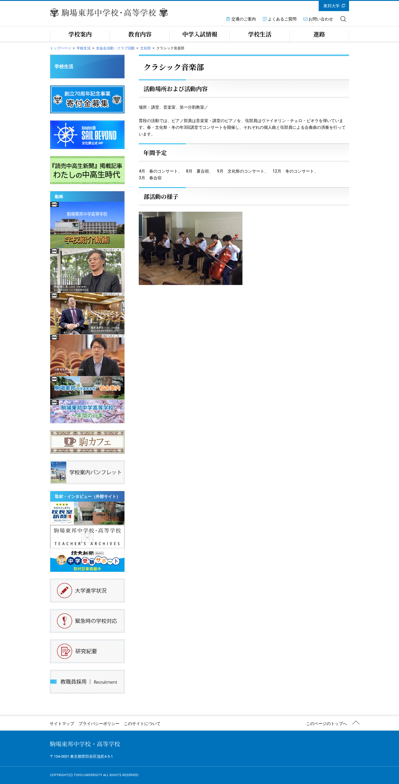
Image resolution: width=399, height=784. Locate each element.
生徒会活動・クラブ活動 (115, 48)
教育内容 (140, 34)
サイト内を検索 (343, 19)
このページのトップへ (326, 723)
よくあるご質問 (282, 19)
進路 (319, 34)
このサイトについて (142, 723)
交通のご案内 (243, 19)
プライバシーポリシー (99, 723)
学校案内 (80, 34)
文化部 (145, 48)
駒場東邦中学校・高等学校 (85, 744)
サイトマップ (62, 723)
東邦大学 (331, 6)
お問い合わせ (320, 19)
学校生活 (259, 34)
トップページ (60, 48)
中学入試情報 (199, 34)
